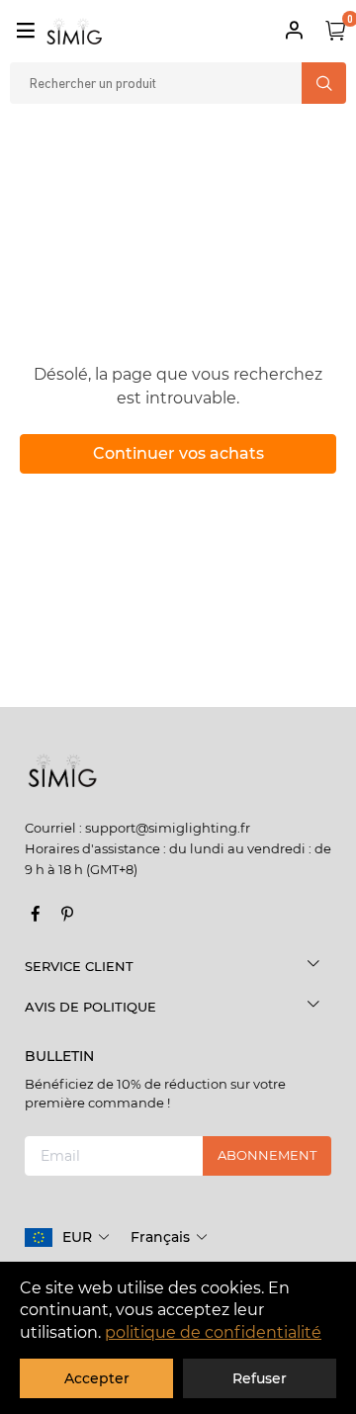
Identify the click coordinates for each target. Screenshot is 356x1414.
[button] (86, 1237)
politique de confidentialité (213, 1332)
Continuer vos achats (178, 453)
